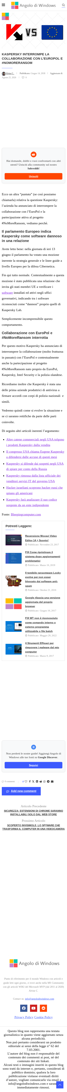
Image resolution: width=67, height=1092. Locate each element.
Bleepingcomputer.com (26, 514)
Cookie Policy (43, 1017)
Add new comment (23, 791)
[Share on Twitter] (33, 781)
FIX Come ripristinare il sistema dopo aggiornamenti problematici (42, 556)
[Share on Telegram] (48, 781)
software (7, 292)
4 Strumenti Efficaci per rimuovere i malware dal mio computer (42, 647)
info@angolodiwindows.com (39, 999)
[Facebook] (23, 1008)
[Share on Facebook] (30, 781)
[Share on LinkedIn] (37, 781)
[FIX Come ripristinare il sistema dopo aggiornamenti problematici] (14, 558)
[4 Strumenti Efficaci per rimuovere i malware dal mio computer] (14, 649)
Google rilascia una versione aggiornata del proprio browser (42, 602)
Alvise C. (10, 73)
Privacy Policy (23, 1017)
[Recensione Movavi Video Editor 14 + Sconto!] (14, 540)
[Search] (63, 6)
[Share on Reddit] (40, 781)
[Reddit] (43, 1008)
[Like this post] (26, 781)
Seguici (33, 765)
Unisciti (33, 176)
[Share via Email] (52, 781)
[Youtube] (33, 1008)
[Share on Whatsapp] (44, 781)
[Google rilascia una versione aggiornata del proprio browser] (14, 603)
